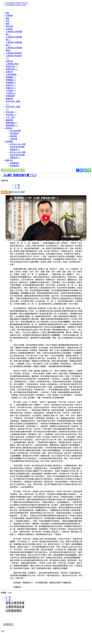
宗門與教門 (14, 133)
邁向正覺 (9, 26)
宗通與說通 (10, 96)
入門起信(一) (11, 91)
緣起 (7, 18)
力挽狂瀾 (13, 139)
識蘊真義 (9, 120)
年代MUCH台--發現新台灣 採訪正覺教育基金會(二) (17, 155)
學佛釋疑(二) (11, 80)
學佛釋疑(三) (11, 83)
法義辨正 (9, 128)
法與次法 (9, 61)
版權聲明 (8, 624)
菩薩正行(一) (11, 85)
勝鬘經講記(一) (12, 123)
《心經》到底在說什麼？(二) (19, 175)
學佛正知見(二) (12, 69)
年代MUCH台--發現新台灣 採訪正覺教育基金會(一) (17, 147)
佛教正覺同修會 (15, 602)
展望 (7, 24)
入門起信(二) (11, 93)
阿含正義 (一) (11, 112)
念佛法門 (9, 72)
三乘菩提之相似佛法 (14, 53)
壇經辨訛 (13, 136)
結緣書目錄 (14, 166)
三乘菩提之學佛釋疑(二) (12, 170)
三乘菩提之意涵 (12, 64)
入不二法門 (10, 117)
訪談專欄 (9, 142)
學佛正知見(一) (12, 66)
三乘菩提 (9, 29)
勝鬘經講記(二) (12, 125)
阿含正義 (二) (11, 115)
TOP (2, 631)
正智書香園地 (14, 610)
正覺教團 (9, 16)
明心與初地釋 (15, 131)
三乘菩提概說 (11, 75)
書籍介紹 (9, 160)
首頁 (7, 13)
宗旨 (7, 21)
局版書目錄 (14, 163)
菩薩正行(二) (11, 88)
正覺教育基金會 (15, 606)
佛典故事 (9, 99)
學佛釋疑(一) (11, 77)
